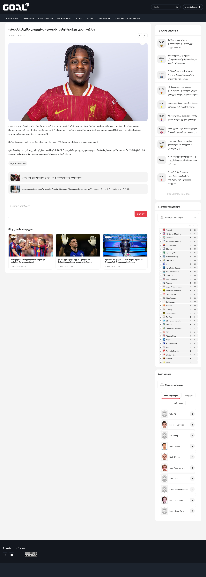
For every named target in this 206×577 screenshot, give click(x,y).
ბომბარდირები (171, 395)
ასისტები (188, 395)
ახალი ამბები (12, 18)
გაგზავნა (141, 213)
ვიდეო (79, 18)
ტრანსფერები (64, 18)
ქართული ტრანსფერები (127, 18)
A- (140, 35)
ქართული (29, 18)
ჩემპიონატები (45, 18)
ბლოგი (90, 18)
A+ (145, 35)
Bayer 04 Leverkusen (18, 163)
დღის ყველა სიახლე (178, 194)
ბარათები (178, 403)
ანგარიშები (104, 18)
